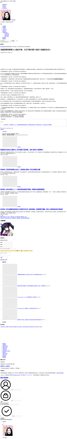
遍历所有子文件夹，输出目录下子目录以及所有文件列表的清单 (29, 319)
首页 (1, 46)
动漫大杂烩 (5, 354)
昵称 (1, 242)
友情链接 (4, 357)
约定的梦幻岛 (11, 326)
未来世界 (4, 31)
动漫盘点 (7, 326)
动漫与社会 (7, 36)
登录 (1, 377)
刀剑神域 (19, 326)
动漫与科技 (5, 349)
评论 (9, 52)
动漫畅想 (4, 26)
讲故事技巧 (32, 326)
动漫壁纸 (15, 326)
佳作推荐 (4, 27)
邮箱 (1, 244)
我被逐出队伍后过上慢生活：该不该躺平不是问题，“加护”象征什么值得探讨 (21, 149)
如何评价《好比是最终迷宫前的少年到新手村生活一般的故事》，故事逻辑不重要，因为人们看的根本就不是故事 (31, 209)
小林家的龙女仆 (3, 326)
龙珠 (17, 326)
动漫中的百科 (5, 347)
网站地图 (4, 356)
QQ (1, 248)
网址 (1, 246)
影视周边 (4, 37)
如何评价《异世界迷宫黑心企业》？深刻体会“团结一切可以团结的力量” (20, 169)
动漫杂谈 (3, 46)
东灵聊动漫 (13, 19)
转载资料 (4, 38)
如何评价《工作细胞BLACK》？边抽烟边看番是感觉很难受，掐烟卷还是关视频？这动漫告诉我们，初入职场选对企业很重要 (27, 124)
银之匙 (35, 326)
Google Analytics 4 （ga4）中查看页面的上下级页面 (26, 297)
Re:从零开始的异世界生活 (25, 326)
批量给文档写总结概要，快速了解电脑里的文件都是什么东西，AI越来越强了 (31, 285)
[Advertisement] (33, 60)
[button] (33, 24)
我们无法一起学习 (39, 326)
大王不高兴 (5, 131)
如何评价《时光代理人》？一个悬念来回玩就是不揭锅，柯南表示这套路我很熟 (22, 189)
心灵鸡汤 (4, 28)
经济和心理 (7, 33)
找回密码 (5, 377)
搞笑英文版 (5, 4)
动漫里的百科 (5, 32)
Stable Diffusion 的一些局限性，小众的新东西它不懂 (26, 308)
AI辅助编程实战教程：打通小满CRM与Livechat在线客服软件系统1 (29, 274)
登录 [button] (1, 2)
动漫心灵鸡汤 (5, 353)
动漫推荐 (4, 344)
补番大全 (4, 343)
